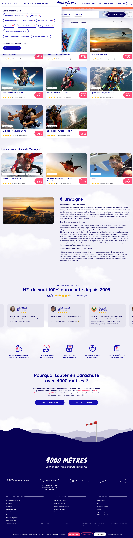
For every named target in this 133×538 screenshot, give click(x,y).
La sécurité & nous (102, 506)
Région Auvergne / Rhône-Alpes (17, 36)
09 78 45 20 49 (51, 481)
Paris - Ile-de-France (26, 26)
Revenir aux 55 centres (78, 22)
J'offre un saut (28, 3)
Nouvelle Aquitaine (45, 20)
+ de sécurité (108, 3)
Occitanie (9, 26)
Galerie (118, 3)
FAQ (100, 3)
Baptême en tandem (60, 500)
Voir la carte (117, 14)
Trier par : (116, 22)
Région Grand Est (42, 36)
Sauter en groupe (41, 3)
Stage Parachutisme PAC (61, 506)
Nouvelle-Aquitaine (12, 518)
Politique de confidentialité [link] (115, 534)
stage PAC (50, 393)
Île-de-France (10, 512)
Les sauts (16, 3)
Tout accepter (74, 534)
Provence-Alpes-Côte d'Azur (16, 31)
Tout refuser (87, 534)
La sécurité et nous (83, 402)
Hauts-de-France (12, 20)
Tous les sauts (58, 512)
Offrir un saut (101, 500)
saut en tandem (84, 391)
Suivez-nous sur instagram (114, 481)
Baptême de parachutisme (105, 512)
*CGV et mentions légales (104, 515)
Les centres (5, 3)
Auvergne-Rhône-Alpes (13, 500)
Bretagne (35, 15)
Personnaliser (100, 534)
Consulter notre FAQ (50, 402)
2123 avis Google (79, 295)
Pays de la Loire (46, 26)
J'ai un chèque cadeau (88, 3)
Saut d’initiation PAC (60, 503)
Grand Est (9, 506)
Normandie (28, 20)
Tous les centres (12, 48)
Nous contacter (81, 481)
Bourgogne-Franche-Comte (16, 15)
